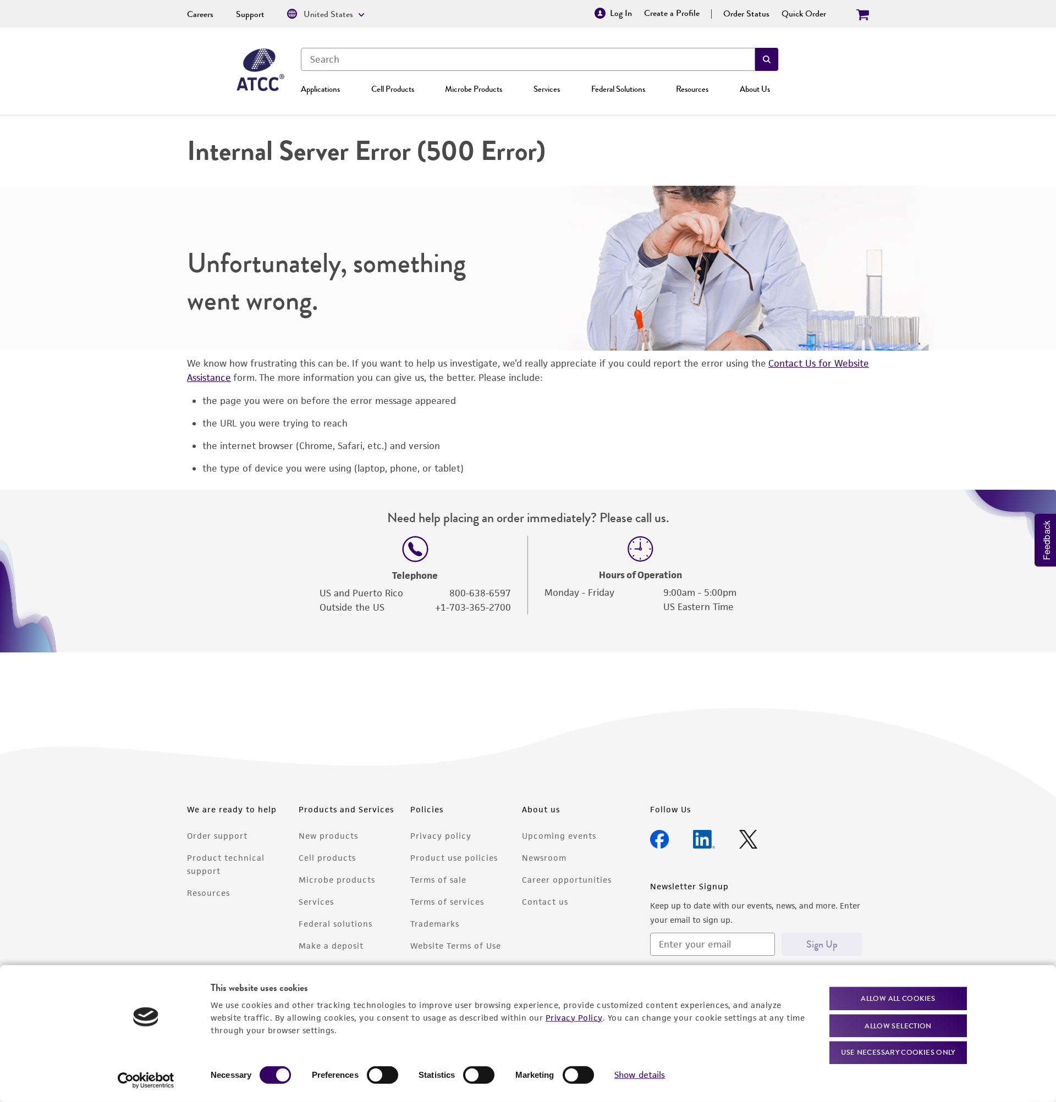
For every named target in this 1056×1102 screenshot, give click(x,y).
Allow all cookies (898, 998)
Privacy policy (440, 835)
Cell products (327, 857)
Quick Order (804, 14)
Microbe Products (473, 89)
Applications (320, 89)
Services (547, 89)
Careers (200, 14)
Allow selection (898, 1025)
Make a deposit (331, 945)
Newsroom (544, 857)
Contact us (545, 901)
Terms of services (447, 901)
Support (250, 14)
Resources (692, 89)
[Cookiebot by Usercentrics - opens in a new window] (146, 1080)
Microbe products (337, 879)
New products (328, 835)
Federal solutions (335, 923)
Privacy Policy (574, 1017)
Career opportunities (567, 879)
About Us (755, 89)
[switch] (382, 1075)
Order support (217, 835)
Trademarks (434, 923)
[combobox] (528, 59)
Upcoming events (559, 835)
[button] (766, 59)
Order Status (746, 14)
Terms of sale (438, 879)
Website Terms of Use (455, 945)
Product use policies (454, 857)
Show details (639, 1075)
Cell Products (392, 89)
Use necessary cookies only (898, 1052)
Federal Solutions (618, 89)
